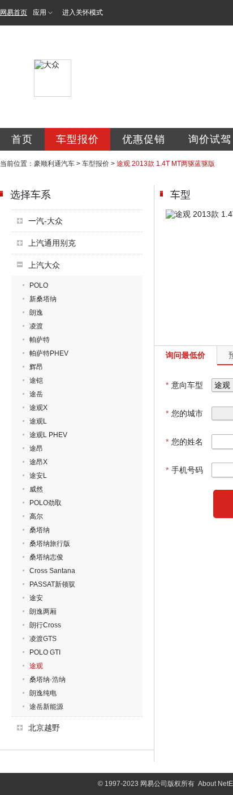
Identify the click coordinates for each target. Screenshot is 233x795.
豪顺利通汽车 (54, 164)
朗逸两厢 (43, 612)
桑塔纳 (39, 530)
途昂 (36, 448)
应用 (39, 12)
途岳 (36, 394)
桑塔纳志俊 (46, 557)
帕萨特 (39, 340)
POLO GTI (45, 652)
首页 (22, 139)
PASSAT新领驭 (52, 584)
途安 (36, 598)
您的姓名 (184, 441)
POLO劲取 (45, 503)
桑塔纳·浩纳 (47, 679)
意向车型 (184, 385)
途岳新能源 (46, 707)
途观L (38, 421)
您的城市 (184, 413)
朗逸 (36, 313)
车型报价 (77, 139)
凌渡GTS (43, 639)
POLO (38, 285)
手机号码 (184, 470)
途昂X (38, 462)
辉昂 (36, 367)
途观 (36, 666)
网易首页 (13, 12)
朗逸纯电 (43, 693)
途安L (38, 476)
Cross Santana (52, 571)
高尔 (36, 516)
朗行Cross (45, 625)
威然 (36, 489)
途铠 (36, 380)
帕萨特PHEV (48, 353)
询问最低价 (185, 355)
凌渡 (36, 326)
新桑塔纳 (43, 299)
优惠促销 (143, 139)
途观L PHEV (48, 435)
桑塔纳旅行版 (49, 544)
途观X (38, 408)
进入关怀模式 (82, 12)
